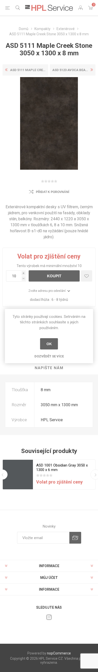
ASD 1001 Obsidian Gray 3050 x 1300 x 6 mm (62, 467)
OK (49, 344)
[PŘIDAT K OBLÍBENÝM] (86, 276)
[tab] (49, 368)
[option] (49, 475)
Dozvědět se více (49, 356)
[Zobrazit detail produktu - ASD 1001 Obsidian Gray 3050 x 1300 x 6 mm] (18, 475)
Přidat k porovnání (52, 192)
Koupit (54, 276)
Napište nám (49, 368)
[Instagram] (49, 617)
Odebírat (75, 538)
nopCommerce (59, 653)
